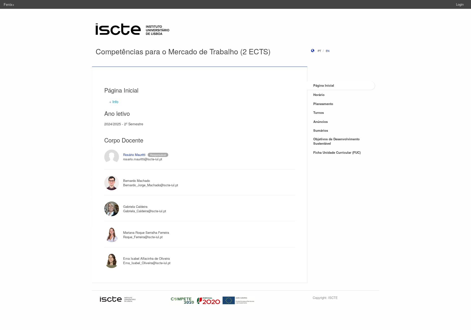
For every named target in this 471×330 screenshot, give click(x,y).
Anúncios (320, 121)
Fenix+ (9, 4)
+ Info (113, 101)
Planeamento (323, 103)
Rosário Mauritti (134, 154)
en (327, 51)
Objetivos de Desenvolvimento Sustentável (336, 141)
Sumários (320, 130)
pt (319, 51)
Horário (319, 94)
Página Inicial (323, 85)
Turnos (318, 112)
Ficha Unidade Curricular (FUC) (337, 152)
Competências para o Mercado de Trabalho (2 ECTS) (183, 51)
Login (460, 4)
